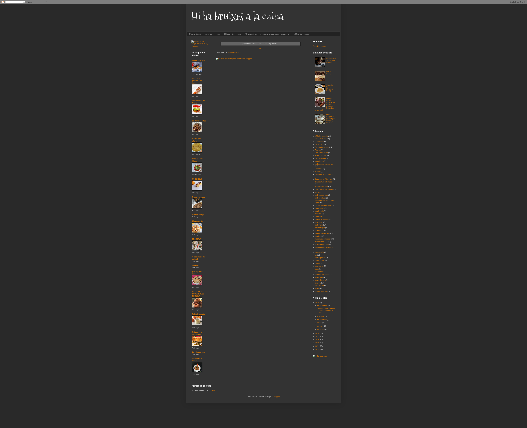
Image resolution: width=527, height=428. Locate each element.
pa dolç (317, 263)
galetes (317, 236)
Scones (318, 172)
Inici (260, 48)
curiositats (319, 217)
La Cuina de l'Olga (199, 121)
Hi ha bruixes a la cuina (237, 16)
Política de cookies (301, 34)
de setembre (322, 320)
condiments (319, 211)
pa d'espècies (320, 258)
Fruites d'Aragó (329, 73)
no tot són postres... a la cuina (197, 81)
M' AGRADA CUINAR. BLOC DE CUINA (198, 294)
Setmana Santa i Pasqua (324, 174)
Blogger (277, 397)
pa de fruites (319, 261)
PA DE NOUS (197, 179)
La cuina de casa (198, 352)
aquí (213, 390)
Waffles (317, 192)
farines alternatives (322, 233)
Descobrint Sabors (322, 147)
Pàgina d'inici (195, 34)
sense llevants (320, 280)
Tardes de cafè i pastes (323, 179)
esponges (318, 231)
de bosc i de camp (322, 219)
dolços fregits (320, 228)
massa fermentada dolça (324, 247)
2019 (317, 303)
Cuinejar (195, 265)
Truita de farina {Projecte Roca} (329, 88)
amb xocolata (320, 198)
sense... (318, 283)
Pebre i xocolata (198, 314)
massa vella (319, 252)
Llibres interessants (232, 34)
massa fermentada (322, 245)
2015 (317, 343)
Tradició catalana (321, 187)
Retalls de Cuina (198, 61)
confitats (318, 214)
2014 (317, 346)
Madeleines (319, 161)
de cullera (318, 222)
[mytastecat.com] (320, 356)
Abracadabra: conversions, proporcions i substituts (267, 34)
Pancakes (318, 169)
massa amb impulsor (322, 239)
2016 (317, 340)
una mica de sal (321, 291)
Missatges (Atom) (234, 52)
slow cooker (319, 286)
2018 (317, 333)
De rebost (318, 144)
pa (316, 255)
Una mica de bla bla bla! (324, 189)
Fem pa (318, 150)
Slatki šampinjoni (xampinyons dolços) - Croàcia (330, 119)
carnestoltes (319, 208)
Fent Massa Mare (321, 153)
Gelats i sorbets (320, 158)
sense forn (319, 277)
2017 (317, 337)
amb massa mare (321, 195)
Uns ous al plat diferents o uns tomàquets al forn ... (326, 310)
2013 (317, 349)
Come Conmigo (198, 215)
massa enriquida (321, 242)
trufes (317, 288)
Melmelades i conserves (324, 164)
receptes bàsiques (322, 275)
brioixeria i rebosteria (323, 205)
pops (317, 269)
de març (320, 326)
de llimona (319, 225)
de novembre (322, 306)
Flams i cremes (320, 156)
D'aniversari (319, 142)
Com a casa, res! (198, 197)
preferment (319, 272)
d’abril (319, 323)
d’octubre (321, 316)
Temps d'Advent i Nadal (324, 182)
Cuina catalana (320, 139)
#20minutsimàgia (321, 136)
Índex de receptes (212, 34)
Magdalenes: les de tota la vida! (331, 60)
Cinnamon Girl (197, 221)
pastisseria (319, 266)
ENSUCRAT (196, 239)
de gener (320, 329)
